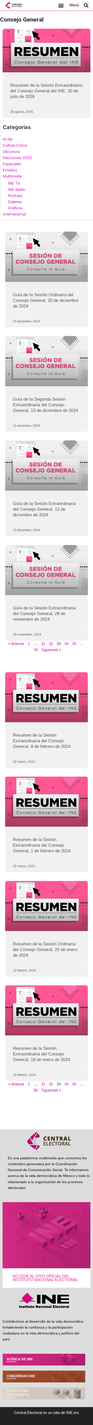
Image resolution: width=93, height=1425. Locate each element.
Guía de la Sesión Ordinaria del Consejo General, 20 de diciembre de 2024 (46, 300)
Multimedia (12, 176)
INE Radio (16, 189)
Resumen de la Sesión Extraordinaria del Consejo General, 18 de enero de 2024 (41, 1054)
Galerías (15, 202)
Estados (10, 170)
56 (36, 1090)
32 (51, 644)
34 (66, 644)
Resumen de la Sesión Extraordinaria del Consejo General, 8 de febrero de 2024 (42, 741)
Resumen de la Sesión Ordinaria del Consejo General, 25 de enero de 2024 (45, 950)
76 (36, 650)
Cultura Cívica (15, 145)
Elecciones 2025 (17, 157)
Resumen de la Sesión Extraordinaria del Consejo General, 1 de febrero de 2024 (42, 845)
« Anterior (16, 644)
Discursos (11, 151)
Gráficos (15, 208)
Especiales (12, 164)
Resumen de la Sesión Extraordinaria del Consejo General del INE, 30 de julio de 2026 (46, 91)
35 (74, 644)
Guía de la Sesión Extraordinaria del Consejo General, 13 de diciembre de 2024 (44, 509)
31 (43, 644)
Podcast (15, 195)
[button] (61, 5)
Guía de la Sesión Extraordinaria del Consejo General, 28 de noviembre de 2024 (44, 614)
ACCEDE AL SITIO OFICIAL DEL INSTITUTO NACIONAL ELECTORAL (45, 1278)
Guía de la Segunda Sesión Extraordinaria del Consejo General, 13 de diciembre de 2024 (45, 405)
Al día (7, 139)
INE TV (14, 183)
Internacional (14, 214)
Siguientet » (51, 650)
